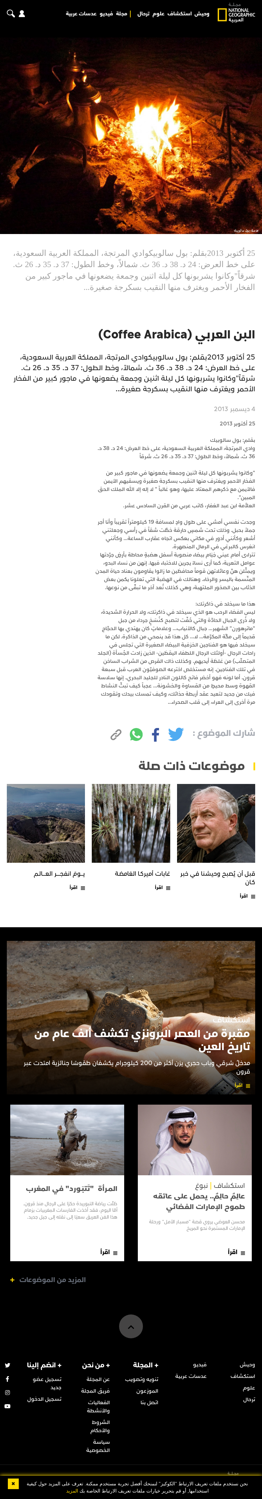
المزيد (72, 1491)
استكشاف (180, 14)
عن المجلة (98, 1379)
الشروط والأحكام (100, 1426)
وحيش (201, 14)
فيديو (106, 14)
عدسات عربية (81, 14)
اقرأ (244, 896)
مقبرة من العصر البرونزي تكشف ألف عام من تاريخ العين (142, 1040)
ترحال (143, 14)
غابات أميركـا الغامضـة (142, 873)
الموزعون (147, 1391)
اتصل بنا (149, 1402)
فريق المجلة (95, 1391)
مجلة (121, 14)
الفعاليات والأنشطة (98, 1406)
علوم (158, 14)
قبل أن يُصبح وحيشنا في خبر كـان (218, 878)
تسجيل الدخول (44, 1399)
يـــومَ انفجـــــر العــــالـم (59, 873)
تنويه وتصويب (141, 1379)
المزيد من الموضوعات (52, 1280)
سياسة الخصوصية (98, 1446)
